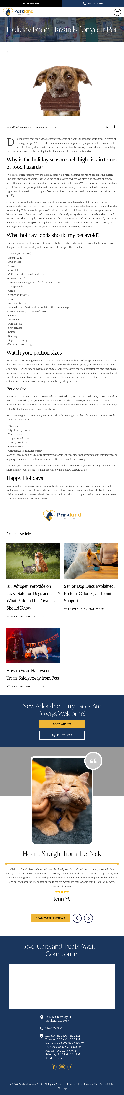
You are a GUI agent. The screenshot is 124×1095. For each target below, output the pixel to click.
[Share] (115, 126)
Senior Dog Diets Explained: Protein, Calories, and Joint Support (89, 593)
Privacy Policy (74, 1084)
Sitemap (62, 1088)
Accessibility (106, 1084)
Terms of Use (91, 1084)
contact (98, 494)
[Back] (9, 52)
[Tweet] (107, 126)
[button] (117, 12)
